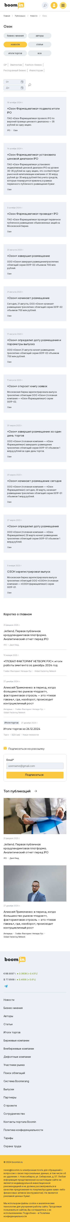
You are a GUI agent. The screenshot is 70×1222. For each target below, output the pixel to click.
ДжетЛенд (14, 645)
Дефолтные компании (17, 1056)
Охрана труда (12, 1146)
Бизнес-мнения (15, 35)
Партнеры (10, 1097)
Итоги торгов (15, 53)
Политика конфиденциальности (23, 1129)
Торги (6, 735)
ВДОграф (16, 735)
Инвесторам (36, 70)
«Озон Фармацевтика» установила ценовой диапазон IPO (31, 156)
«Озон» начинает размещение (28, 298)
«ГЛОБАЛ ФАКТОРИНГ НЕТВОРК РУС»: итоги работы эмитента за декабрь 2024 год (33, 663)
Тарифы (8, 1138)
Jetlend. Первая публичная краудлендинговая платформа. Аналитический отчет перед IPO (26, 635)
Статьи (39, 44)
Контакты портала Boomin (20, 1121)
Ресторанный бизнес (15, 70)
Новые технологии (31, 735)
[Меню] (63, 5)
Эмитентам (16, 64)
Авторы (40, 35)
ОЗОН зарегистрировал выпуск (28, 571)
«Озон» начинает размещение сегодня (34, 481)
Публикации (20, 16)
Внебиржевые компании (19, 1048)
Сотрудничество (14, 1113)
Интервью (8, 709)
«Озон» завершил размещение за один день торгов (34, 433)
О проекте (10, 1105)
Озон (15, 130)
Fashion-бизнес (33, 64)
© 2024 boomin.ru (13, 1162)
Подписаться (34, 774)
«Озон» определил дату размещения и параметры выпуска (34, 342)
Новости (34, 16)
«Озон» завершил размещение (28, 256)
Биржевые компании (16, 1040)
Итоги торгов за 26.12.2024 (22, 729)
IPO (8, 130)
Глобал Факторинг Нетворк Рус (18, 671)
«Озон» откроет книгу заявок (27, 386)
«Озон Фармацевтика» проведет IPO (32, 213)
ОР (5, 64)
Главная (7, 16)
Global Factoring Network (45, 671)
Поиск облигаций (14, 1073)
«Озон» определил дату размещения (33, 526)
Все (40, 53)
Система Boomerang (16, 1081)
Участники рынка (14, 1064)
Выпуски (9, 1089)
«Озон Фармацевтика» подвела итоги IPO (33, 110)
